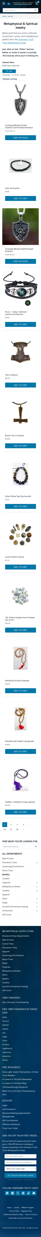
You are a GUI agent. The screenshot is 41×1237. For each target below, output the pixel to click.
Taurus (5, 1021)
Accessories (7, 910)
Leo (3, 1032)
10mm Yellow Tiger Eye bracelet (18, 496)
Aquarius (6, 1056)
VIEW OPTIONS (20, 137)
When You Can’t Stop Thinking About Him (18, 1093)
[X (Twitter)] (17, 1193)
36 (17, 829)
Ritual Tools (7, 870)
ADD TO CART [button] (20, 198)
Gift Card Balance (10, 1120)
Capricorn (6, 1052)
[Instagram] (12, 1193)
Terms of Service (31, 1215)
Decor (5, 898)
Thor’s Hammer (11, 375)
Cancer (5, 1028)
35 (11, 829)
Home (4, 16)
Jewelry (5, 874)
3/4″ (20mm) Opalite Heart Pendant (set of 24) (20, 618)
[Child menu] (37, 863)
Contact (16, 1207)
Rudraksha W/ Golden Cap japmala (19, 741)
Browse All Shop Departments (15, 936)
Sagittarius (7, 1048)
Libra (4, 1040)
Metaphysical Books (11, 886)
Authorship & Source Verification (20, 1218)
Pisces (5, 1060)
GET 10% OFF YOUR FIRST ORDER (20, 1175)
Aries (4, 1017)
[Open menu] (3, 3)
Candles (5, 890)
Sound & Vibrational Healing (15, 906)
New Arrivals (8, 858)
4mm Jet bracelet (12, 188)
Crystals (5, 878)
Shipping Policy (26, 1211)
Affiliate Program (27, 1207)
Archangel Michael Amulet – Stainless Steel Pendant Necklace (19, 126)
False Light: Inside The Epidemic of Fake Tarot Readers (20, 1074)
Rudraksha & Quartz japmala (17, 680)
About (9, 1207)
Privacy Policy (14, 1211)
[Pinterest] (23, 1193)
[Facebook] (7, 1193)
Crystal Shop (8, 943)
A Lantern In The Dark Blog (14, 1083)
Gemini (5, 1025)
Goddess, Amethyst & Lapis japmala (20, 802)
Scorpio (5, 1044)
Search (36, 10)
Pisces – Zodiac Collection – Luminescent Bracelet (16, 312)
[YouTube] (34, 1193)
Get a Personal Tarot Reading (15, 1002)
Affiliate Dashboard (11, 1124)
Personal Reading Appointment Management (16, 1115)
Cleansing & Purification (13, 866)
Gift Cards (6, 914)
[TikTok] (28, 1193)
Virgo (4, 1036)
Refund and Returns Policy (13, 1215)
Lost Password (8, 1109)
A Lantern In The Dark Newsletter (17, 1079)
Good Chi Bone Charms (14, 557)
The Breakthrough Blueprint (15, 1087)
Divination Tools (9, 862)
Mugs (4, 902)
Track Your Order (10, 1128)
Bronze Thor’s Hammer (14, 435)
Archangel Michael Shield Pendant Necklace (19, 250)
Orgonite (6, 882)
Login (4, 1105)
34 (5, 829)
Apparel (6, 894)
